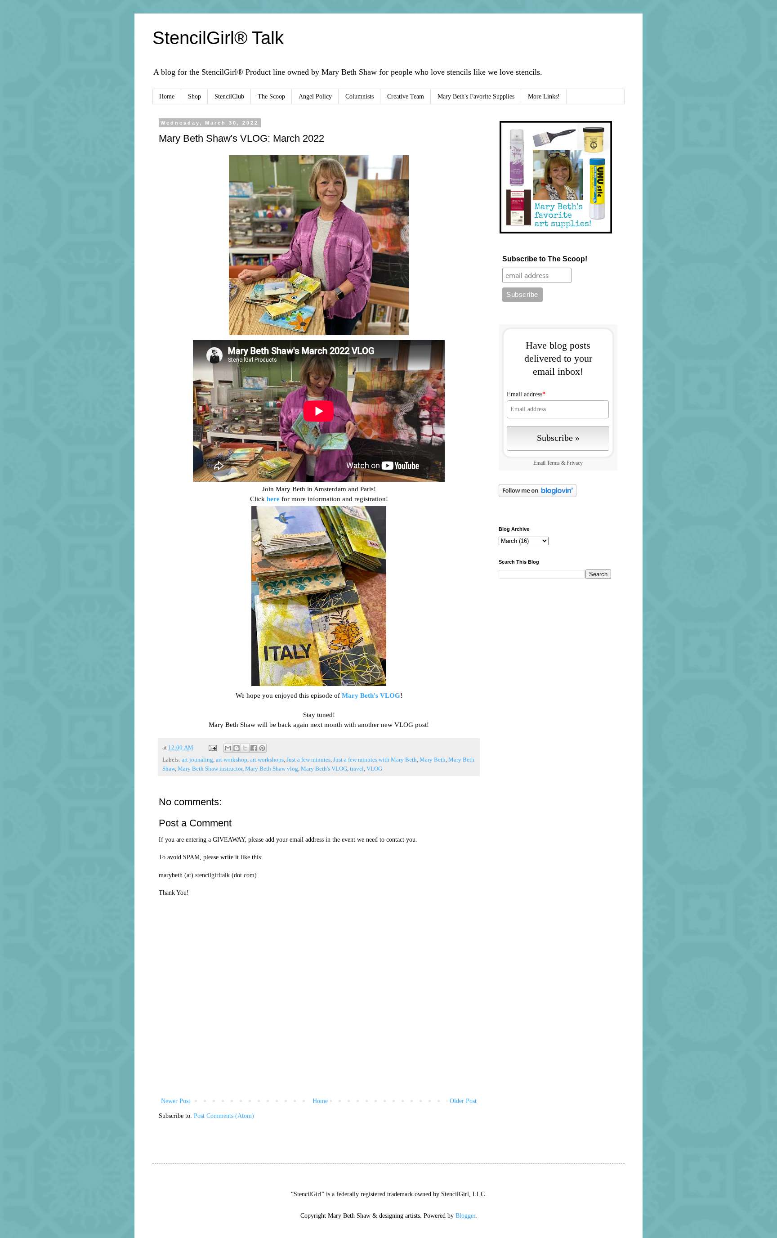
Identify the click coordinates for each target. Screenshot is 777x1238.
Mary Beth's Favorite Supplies (476, 96)
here (273, 498)
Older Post (463, 1101)
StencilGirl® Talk (218, 38)
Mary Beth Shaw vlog (271, 769)
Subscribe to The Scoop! (544, 259)
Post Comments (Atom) (224, 1115)
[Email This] (227, 748)
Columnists (359, 96)
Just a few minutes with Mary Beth (375, 760)
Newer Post (175, 1101)
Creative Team (405, 96)
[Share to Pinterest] (262, 748)
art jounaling (197, 760)
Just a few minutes (308, 760)
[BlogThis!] (236, 748)
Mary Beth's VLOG (371, 695)
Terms (553, 463)
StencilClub (229, 96)
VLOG (374, 769)
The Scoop (271, 96)
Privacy (575, 463)
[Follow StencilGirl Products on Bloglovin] (537, 495)
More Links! (544, 96)
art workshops (267, 760)
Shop (194, 96)
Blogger (465, 1215)
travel (357, 769)
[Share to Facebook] (253, 748)
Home (166, 96)
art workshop (231, 760)
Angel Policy (315, 96)
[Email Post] (212, 748)
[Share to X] (245, 748)
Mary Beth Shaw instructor (210, 769)
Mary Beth (433, 760)
